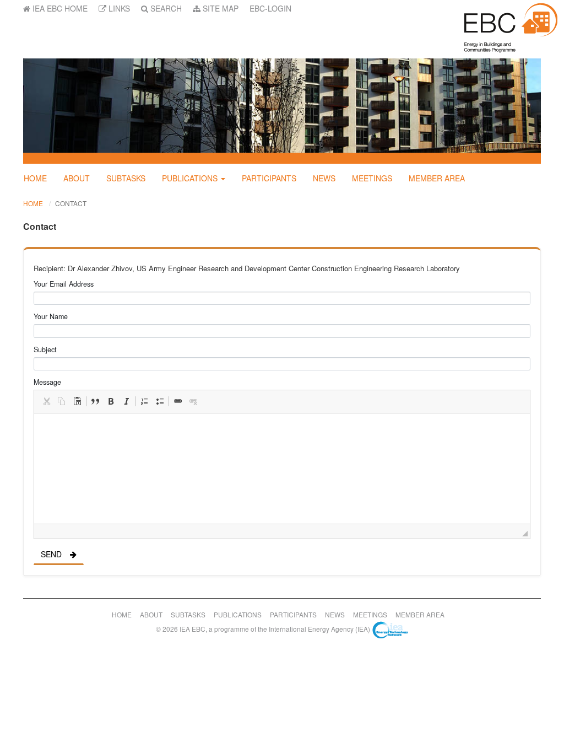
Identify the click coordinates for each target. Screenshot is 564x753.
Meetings (372, 178)
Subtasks (125, 178)
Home (35, 178)
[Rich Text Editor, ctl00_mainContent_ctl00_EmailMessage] (282, 468)
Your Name (51, 316)
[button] (46, 401)
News (324, 178)
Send (51, 554)
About (76, 178)
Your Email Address (64, 284)
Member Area (437, 178)
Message (47, 382)
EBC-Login (270, 8)
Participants (269, 178)
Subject (45, 349)
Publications (190, 178)
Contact (70, 203)
